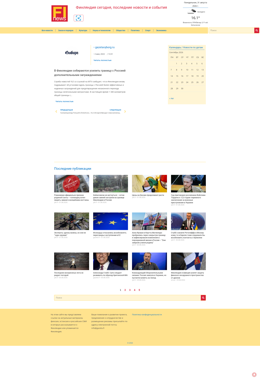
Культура (83, 30)
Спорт (148, 30)
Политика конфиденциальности (147, 314)
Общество (120, 30)
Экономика (161, 30)
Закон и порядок (65, 30)
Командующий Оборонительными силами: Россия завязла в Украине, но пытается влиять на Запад (149, 275)
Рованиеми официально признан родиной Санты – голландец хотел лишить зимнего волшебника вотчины (71, 197)
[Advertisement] (91, 138)
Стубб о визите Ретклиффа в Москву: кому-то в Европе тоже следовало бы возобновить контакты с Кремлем (188, 235)
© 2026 (130, 343)
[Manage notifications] (254, 374)
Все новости (47, 30)
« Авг (171, 98)
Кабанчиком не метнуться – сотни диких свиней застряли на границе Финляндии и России (108, 197)
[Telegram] (78, 18)
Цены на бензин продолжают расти (148, 195)
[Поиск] (256, 30)
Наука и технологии (101, 30)
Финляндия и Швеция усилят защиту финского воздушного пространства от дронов (187, 275)
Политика (135, 30)
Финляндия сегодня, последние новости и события (121, 7)
